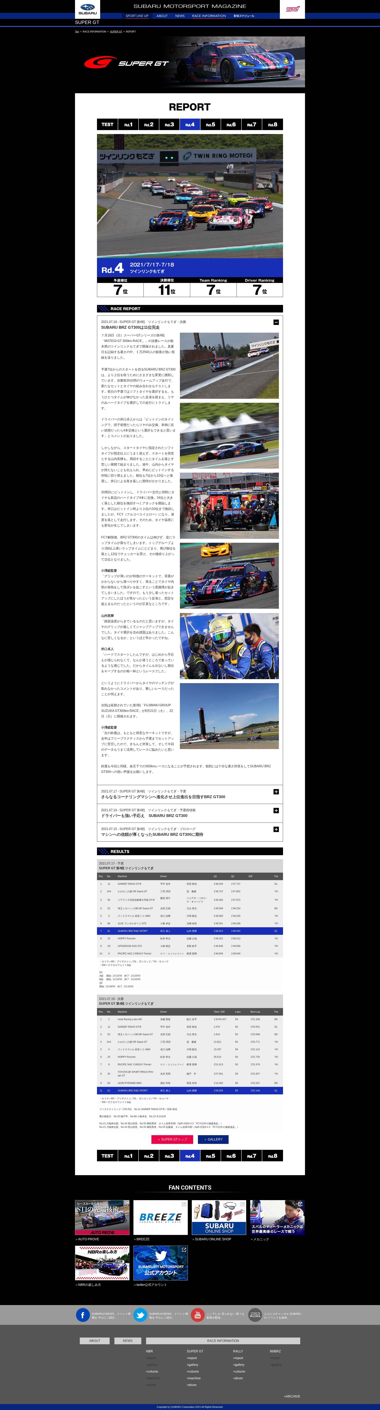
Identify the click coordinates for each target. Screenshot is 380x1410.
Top (77, 31)
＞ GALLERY (213, 1139)
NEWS (128, 1340)
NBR (149, 1351)
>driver (192, 1385)
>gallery (192, 1364)
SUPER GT (116, 31)
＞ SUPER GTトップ (172, 1139)
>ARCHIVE (292, 1396)
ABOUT (94, 1340)
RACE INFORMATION (223, 1340)
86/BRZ (275, 1351)
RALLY (238, 1351)
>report (192, 1358)
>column (152, 1371)
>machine (194, 1378)
